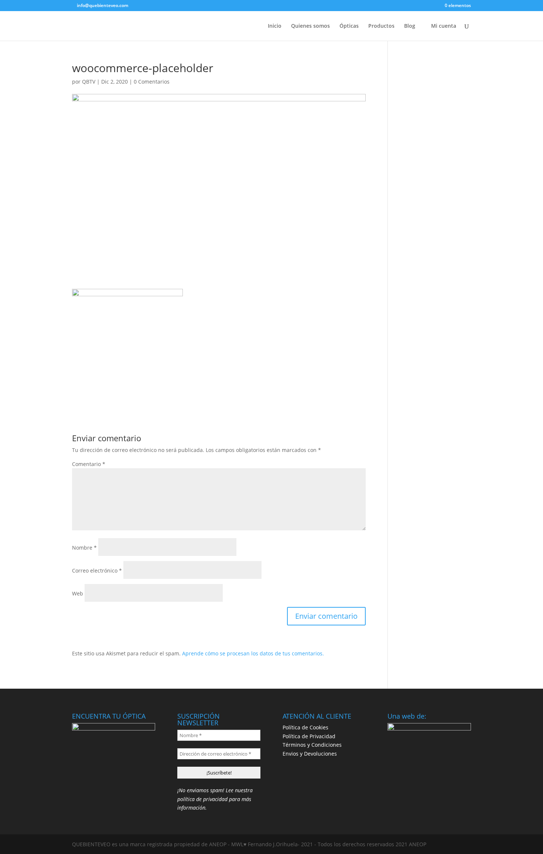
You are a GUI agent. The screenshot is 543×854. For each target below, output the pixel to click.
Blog (409, 26)
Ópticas (349, 26)
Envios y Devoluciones (310, 753)
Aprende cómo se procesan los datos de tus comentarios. (253, 653)
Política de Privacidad (309, 736)
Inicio (274, 26)
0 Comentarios (152, 81)
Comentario (88, 463)
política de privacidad (202, 799)
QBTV (88, 81)
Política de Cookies (305, 727)
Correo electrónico (97, 570)
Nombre (84, 547)
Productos (381, 26)
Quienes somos (310, 26)
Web (77, 593)
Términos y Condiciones (312, 744)
